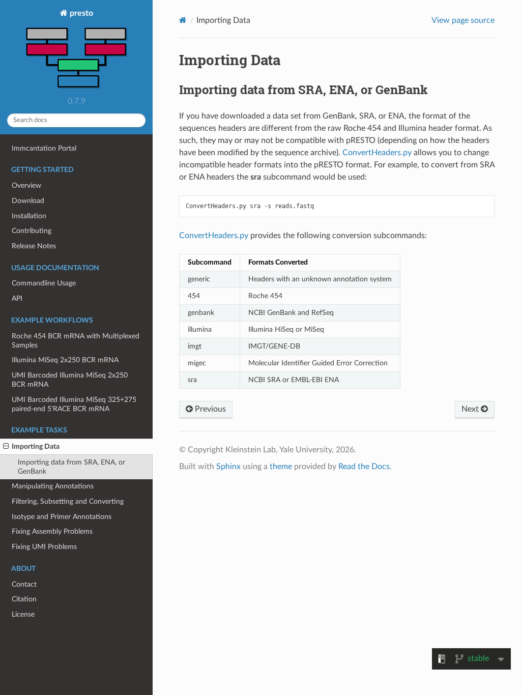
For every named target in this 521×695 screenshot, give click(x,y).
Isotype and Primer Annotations (61, 516)
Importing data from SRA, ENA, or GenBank (71, 466)
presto (80, 13)
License (23, 614)
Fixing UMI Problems (44, 547)
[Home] (183, 20)
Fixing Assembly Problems (52, 531)
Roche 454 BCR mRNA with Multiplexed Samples (75, 340)
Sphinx (228, 466)
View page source (463, 20)
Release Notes (34, 246)
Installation (29, 216)
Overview (26, 185)
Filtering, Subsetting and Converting (68, 501)
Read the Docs (364, 466)
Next (471, 409)
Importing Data (36, 446)
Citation (24, 599)
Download (28, 201)
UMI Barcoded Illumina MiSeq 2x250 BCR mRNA (70, 379)
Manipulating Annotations (53, 486)
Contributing (31, 231)
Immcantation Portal (44, 148)
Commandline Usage (44, 283)
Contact (24, 584)
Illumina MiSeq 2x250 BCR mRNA (65, 360)
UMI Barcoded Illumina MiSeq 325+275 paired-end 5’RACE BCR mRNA (74, 404)
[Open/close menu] (6, 446)
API (17, 298)
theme (281, 466)
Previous (209, 409)
